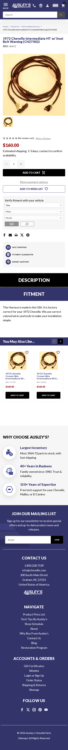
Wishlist (34, 670)
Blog (34, 643)
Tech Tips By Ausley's (34, 619)
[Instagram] (34, 709)
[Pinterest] (27, 235)
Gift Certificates (34, 666)
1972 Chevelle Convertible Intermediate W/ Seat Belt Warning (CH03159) (15, 376)
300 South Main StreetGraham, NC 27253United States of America (34, 579)
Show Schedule (34, 624)
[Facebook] (4, 235)
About (34, 628)
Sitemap (34, 689)
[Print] (16, 235)
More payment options (34, 182)
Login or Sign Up (34, 675)
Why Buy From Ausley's (34, 633)
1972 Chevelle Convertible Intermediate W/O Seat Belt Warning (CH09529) (47, 376)
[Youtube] (46, 709)
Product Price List (34, 614)
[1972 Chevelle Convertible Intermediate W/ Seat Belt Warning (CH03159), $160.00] (17, 360)
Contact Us (34, 638)
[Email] (10, 235)
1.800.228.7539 (34, 565)
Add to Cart (17, 395)
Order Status (34, 680)
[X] (22, 235)
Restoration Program (34, 647)
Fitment (34, 294)
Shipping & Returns (34, 685)
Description (34, 280)
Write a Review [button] (43, 138)
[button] (55, 5)
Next (60, 341)
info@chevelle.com (34, 570)
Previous (54, 341)
